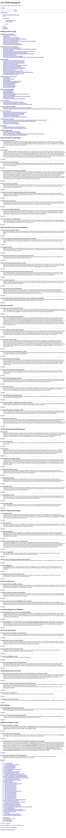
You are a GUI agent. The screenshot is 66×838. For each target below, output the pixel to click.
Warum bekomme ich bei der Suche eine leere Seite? (13, 114)
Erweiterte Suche (4, 12)
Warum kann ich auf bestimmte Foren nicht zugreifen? (14, 67)
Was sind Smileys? (7, 80)
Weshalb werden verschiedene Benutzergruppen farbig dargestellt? (16, 96)
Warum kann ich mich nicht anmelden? (11, 39)
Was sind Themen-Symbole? (9, 87)
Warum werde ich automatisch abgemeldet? (12, 43)
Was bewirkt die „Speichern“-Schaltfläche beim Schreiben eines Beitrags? (18, 72)
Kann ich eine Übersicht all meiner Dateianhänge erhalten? (15, 128)
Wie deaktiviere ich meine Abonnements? (11, 123)
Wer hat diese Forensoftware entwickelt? (11, 131)
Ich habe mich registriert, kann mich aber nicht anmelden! (14, 38)
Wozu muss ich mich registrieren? (10, 35)
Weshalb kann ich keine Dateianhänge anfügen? (13, 68)
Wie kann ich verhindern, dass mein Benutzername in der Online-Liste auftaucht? (19, 49)
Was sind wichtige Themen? (9, 84)
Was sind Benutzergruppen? (9, 92)
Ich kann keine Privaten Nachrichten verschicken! (13, 101)
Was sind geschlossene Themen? (9, 86)
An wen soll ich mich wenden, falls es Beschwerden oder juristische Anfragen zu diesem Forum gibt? (23, 133)
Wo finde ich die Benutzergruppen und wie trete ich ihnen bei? (16, 93)
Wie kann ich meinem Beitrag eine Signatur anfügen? (14, 62)
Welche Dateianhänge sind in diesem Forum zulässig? (14, 126)
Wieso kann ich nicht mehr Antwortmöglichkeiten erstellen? (15, 65)
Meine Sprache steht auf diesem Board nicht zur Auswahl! (15, 52)
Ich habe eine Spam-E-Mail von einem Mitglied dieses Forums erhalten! (17, 104)
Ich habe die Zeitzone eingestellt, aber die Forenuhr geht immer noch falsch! (18, 51)
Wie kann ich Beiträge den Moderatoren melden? (13, 71)
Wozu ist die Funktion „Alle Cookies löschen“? (12, 44)
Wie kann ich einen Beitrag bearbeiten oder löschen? (13, 61)
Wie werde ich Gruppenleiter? (9, 95)
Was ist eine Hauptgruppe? (8, 97)
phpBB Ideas (61, 734)
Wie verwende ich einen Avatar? (9, 54)
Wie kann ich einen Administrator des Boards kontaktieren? (15, 134)
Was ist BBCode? (6, 77)
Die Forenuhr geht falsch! (8, 50)
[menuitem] (4, 16)
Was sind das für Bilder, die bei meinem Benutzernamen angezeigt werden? (18, 53)
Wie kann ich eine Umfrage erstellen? (10, 64)
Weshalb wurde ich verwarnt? (9, 69)
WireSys (8, 823)
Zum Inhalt (3, 7)
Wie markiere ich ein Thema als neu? (10, 74)
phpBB (7, 825)
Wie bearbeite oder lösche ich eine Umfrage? (12, 66)
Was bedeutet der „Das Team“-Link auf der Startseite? (14, 98)
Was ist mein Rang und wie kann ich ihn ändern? (13, 56)
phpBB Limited (38, 266)
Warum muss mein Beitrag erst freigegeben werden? (13, 73)
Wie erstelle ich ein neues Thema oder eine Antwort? (13, 60)
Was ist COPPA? (6, 36)
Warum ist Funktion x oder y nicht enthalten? (12, 132)
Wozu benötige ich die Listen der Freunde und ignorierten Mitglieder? (17, 107)
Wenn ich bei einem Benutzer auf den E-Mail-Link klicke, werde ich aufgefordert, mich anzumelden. (23, 57)
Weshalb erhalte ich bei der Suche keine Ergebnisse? (13, 113)
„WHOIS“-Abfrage (34, 743)
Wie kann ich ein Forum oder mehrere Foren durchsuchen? (15, 112)
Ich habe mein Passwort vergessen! (10, 42)
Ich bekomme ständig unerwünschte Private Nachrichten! (14, 103)
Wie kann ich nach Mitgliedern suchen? (11, 115)
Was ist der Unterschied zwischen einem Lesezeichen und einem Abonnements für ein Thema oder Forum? (25, 120)
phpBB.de (47, 266)
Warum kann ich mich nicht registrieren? (11, 37)
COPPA (7, 172)
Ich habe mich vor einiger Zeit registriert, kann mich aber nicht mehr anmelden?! (19, 41)
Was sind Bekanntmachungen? (9, 83)
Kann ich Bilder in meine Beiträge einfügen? (12, 81)
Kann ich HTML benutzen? (8, 79)
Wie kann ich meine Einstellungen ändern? (11, 47)
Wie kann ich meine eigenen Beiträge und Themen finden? (15, 116)
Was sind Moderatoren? (8, 91)
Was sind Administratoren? (8, 90)
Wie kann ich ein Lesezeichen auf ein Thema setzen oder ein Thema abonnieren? (19, 121)
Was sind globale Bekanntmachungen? (11, 82)
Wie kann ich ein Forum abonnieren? (10, 122)
